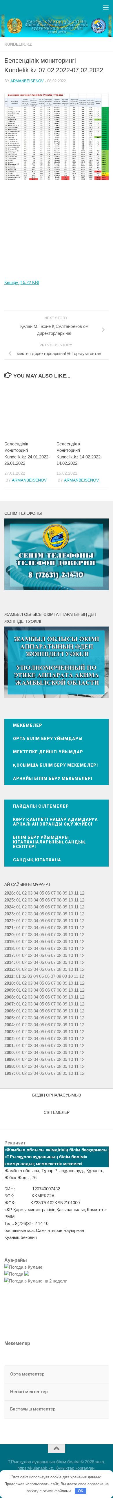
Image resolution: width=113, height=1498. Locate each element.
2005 (9, 1017)
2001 (9, 1045)
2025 (9, 899)
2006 (9, 1010)
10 (70, 899)
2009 (9, 990)
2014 (9, 962)
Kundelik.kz (18, 44)
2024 (9, 906)
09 (65, 899)
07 (53, 893)
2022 (9, 920)
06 (47, 893)
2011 (8, 976)
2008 (9, 997)
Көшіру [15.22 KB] (21, 282)
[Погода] (16, 1274)
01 (18, 893)
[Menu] (106, 7)
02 (24, 893)
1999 (9, 1059)
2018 (9, 948)
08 (59, 893)
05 (41, 893)
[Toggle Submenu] (98, 1374)
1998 (9, 1066)
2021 (9, 927)
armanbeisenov (27, 81)
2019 (9, 941)
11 (76, 899)
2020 (9, 934)
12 (82, 899)
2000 (9, 1052)
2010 (9, 983)
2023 (9, 913)
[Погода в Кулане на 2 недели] (35, 1280)
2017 (9, 955)
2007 (9, 1003)
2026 (9, 893)
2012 (9, 969)
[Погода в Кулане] (23, 1267)
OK (80, 1491)
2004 (9, 1024)
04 (36, 893)
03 (30, 893)
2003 (9, 1031)
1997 (9, 1073)
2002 (9, 1038)
